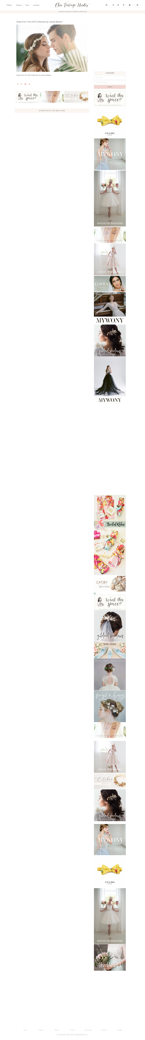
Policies (57, 1030)
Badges (120, 1030)
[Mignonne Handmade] (52, 97)
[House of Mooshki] (110, 198)
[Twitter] (129, 5)
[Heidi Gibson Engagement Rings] (110, 584)
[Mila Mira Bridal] (110, 957)
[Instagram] (118, 5)
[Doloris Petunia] (110, 674)
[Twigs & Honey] (110, 706)
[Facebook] (113, 5)
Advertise (104, 1030)
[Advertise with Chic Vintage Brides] (27, 97)
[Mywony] (110, 154)
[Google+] (30, 84)
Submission (88, 1030)
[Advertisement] (110, 56)
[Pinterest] (123, 5)
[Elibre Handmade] (76, 97)
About (25, 1030)
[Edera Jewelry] (110, 284)
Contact (41, 1030)
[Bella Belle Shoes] (110, 650)
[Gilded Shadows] (110, 340)
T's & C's (72, 1030)
